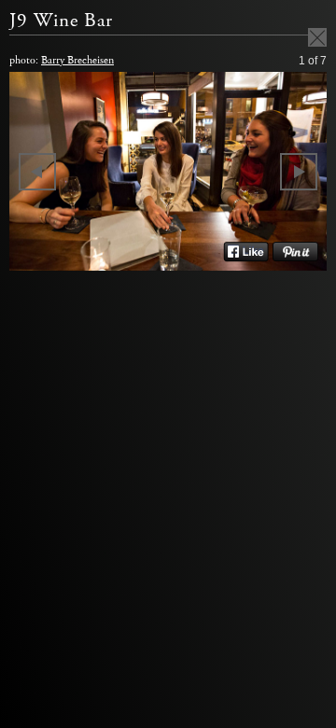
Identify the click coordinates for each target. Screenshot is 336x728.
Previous (37, 172)
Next (298, 172)
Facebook (246, 252)
